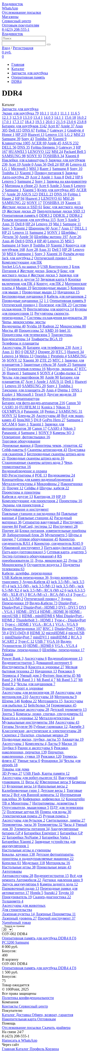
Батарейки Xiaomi (18, 842)
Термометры (49, 825)
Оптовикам (46, 1019)
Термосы (10, 675)
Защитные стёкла (39, 365)
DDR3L (60, 215)
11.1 (65, 113)
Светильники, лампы (65, 820)
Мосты (10, 330)
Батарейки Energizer (41, 833)
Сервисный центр (16, 21)
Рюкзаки (66, 671)
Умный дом (31, 675)
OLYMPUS (12, 411)
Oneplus (42, 356)
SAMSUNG (14, 156)
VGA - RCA (43, 624)
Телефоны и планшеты (20, 343)
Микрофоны (48, 484)
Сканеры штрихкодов (47, 450)
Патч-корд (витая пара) (65, 548)
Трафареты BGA (46, 339)
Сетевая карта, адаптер (67, 552)
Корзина (52, 1049)
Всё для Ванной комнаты (36, 795)
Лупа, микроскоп (51, 560)
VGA (53, 641)
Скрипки (10, 735)
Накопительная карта (19, 1019)
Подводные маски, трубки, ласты (31, 739)
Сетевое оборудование (37, 539)
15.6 (70, 117)
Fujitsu (42, 130)
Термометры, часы (19, 825)
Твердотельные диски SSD (61, 211)
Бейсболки (39, 705)
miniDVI (41, 637)
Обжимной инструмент (22, 548)
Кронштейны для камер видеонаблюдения (37, 480)
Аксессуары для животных (24, 905)
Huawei (36, 135)
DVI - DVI (68, 607)
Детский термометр (68, 710)
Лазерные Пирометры (56, 914)
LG (69, 135)
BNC (48, 629)
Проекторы (70, 501)
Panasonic (34, 411)
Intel (65, 330)
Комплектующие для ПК (22, 262)
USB (40, 641)
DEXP (30, 352)
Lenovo (54, 135)
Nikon (63, 407)
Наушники (68, 292)
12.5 (17, 117)
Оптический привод (53, 258)
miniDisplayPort (18, 637)
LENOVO (39, 152)
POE (41, 475)
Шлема (11, 701)
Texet (40, 394)
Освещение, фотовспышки (26, 437)
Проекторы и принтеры (21, 492)
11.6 (75, 113)
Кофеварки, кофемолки (44, 799)
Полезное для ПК (55, 305)
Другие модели (61, 394)
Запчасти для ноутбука (29, 73)
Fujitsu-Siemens (44, 147)
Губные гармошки (50, 727)
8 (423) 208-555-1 (15, 29)
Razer (45, 169)
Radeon (50, 326)
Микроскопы (14, 565)
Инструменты (14, 667)
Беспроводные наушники (24, 296)
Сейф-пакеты (14, 450)
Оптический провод (42, 599)
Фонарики (52, 761)
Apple (68, 126)
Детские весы (53, 790)
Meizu (26, 356)
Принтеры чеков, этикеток (58, 445)
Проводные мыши (39, 292)
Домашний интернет (54, 663)
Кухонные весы (22, 786)
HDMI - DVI (27, 612)
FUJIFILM (29, 407)
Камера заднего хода (59, 884)
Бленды (26, 416)
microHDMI (56, 633)
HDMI (37, 633)
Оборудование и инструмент (25, 509)
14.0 (48, 117)
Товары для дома (15, 769)
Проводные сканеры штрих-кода (35, 458)
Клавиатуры (16, 143)
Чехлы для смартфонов (23, 377)
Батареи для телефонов (49, 347)
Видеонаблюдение (65, 658)
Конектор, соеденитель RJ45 (58, 543)
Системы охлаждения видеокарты (57, 318)
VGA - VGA (66, 624)
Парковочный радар (20, 888)
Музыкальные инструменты (28, 722)
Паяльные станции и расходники (31, 514)
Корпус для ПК (50, 284)
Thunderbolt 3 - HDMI (34, 620)
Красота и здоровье (46, 667)
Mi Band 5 (66, 680)
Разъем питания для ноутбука (29, 220)
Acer (54, 126)
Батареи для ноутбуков (24, 126)
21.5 (61, 122)
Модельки (33, 863)
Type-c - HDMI (18, 624)
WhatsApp (10, 8)
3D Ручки (12, 773)
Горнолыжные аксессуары (25, 710)
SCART (9, 641)
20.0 (50, 122)
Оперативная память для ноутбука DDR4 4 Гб (39, 968)
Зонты (8, 714)
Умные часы (28, 761)
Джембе (76, 727)
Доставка (24, 1015)
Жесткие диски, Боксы (39, 271)
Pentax (51, 411)
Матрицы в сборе (21, 186)
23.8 (81, 122)
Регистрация (23, 48)
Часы (69, 825)
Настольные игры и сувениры (26, 850)
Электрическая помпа (22, 816)
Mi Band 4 (46, 680)
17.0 (6, 122)
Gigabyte (75, 130)
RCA (76, 637)
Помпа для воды (55, 812)
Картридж (44, 497)
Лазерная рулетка (18, 914)
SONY (34, 156)
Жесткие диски (21, 211)
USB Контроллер (55, 267)
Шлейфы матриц (51, 237)
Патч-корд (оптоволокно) (24, 552)
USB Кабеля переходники (25, 577)
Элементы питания (32, 829)
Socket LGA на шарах (20, 267)
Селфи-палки (67, 373)
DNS (28, 130)
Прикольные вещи (54, 867)
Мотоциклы (65, 697)
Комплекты (36, 744)
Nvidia (34, 326)
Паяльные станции (35, 518)
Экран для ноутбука (20, 113)
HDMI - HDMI (54, 612)
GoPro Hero (54, 420)
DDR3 (45, 215)
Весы (32, 782)
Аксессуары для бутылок (23, 820)
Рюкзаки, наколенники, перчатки (35, 750)
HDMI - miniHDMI (38, 616)
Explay (8, 394)
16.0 (81, 117)
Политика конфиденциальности (28, 998)
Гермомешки (63, 705)
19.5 (40, 122)
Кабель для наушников (66, 296)
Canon (73, 403)
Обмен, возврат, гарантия (52, 1015)
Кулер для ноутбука (56, 190)
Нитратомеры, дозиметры (54, 803)
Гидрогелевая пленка (26, 369)
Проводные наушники (22, 301)
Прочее (15, 488)
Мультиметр (56, 535)
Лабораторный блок (25, 535)
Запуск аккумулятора (20, 884)
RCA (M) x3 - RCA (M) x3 (50, 595)
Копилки (11, 863)
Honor (8, 135)
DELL (9, 147)
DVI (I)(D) (19, 633)
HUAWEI (18, 152)
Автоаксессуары (17, 876)
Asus (40, 164)
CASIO (10, 407)
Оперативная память (28, 77)
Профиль (37, 1049)
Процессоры (31, 330)
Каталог (17, 69)
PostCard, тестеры (35, 526)
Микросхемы (73, 326)
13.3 (27, 117)
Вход (6, 48)
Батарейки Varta (56, 837)
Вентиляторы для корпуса (50, 309)
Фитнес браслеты (58, 675)
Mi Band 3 (26, 680)
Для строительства (17, 910)
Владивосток (12, 4)
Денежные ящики (17, 445)
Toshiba (43, 139)
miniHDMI (60, 637)
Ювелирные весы (55, 782)
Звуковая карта (53, 279)
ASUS (70, 143)
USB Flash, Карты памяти (46, 773)
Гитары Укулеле (17, 727)
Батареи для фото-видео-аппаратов (33, 403)
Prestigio (59, 356)
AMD (51, 330)
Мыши (23, 288)
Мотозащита (50, 701)
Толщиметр (12, 901)
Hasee (8, 198)
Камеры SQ (63, 433)
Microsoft (19, 169)
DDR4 (16, 82)
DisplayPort (65, 629)
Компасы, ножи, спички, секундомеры (49, 714)
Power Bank (12, 658)
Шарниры (38, 228)
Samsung (11, 139)
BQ (19, 352)
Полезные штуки (23, 812)
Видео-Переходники (22, 629)
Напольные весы (52, 786)
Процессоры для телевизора (26, 335)
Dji (37, 420)
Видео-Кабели (43, 603)
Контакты (10, 1006)
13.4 (38, 117)
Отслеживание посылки (21, 12)
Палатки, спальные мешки (44, 735)
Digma (63, 390)
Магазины (10, 17)
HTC (61, 352)
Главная (17, 64)
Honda (36, 893)
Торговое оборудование (21, 441)
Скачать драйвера (56, 1028)
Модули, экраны (62, 369)
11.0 (54, 113)
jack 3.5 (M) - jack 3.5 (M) (32, 586)
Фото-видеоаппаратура (20, 399)
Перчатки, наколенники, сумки (33, 754)
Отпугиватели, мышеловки (25, 807)
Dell (15, 130)
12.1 (6, 117)
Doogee (46, 352)
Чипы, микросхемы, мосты (24, 322)
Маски (69, 744)
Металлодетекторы (19, 484)
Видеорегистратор (18, 663)
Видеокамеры (61, 475)
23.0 (71, 122)
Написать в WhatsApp (19, 1040)
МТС (58, 360)
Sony (27, 139)
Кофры (29, 701)
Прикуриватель (17, 897)
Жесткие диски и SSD (22, 207)
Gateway (58, 130)
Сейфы (31, 488)
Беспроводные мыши (51, 288)
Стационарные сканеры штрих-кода (32, 462)
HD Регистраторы (18, 475)
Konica (48, 407)
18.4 (29, 122)
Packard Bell (75, 152)
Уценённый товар (16, 922)
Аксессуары (14, 347)
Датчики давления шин (62, 880)
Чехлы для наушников (36, 684)
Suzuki (50, 893)
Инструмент (65, 526)
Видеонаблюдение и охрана (24, 471)
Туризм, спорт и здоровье (22, 688)
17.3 (18, 122)
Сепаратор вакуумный (42, 522)
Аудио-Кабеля (36, 582)
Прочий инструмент (56, 918)
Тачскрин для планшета (23, 390)
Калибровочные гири (21, 790)
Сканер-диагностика (52, 897)
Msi (57, 224)
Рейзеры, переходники (21, 650)
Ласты (54, 744)
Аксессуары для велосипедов (28, 692)
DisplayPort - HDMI (40, 607)
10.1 (44, 113)
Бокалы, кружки (18, 854)
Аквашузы (73, 739)
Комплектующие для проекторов (30, 501)
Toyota (66, 893)
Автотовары (12, 871)
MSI (79, 135)
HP (21, 135)
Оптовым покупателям (20, 25)
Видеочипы (14, 326)
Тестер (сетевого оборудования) (29, 556)
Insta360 (25, 420)
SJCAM (9, 424)
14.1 (59, 117)
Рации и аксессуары (35, 748)
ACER (39, 143)
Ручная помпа (55, 816)
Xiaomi (59, 139)
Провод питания (49, 173)
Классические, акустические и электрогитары (41, 731)
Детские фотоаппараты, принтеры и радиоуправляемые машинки (38, 856)
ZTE (46, 360)
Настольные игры (19, 867)
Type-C (26, 641)
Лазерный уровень (19, 918)
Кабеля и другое (17, 497)
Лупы (75, 560)
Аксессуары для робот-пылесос (29, 778)
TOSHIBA (53, 156)
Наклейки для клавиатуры (24, 160)
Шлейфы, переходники (63, 650)
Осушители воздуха (44, 565)
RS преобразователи (32, 558)
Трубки (9, 748)
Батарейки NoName (24, 837)
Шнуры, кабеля (54, 488)
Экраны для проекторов (23, 505)
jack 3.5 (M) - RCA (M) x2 (44, 590)
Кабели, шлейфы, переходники (27, 573)
